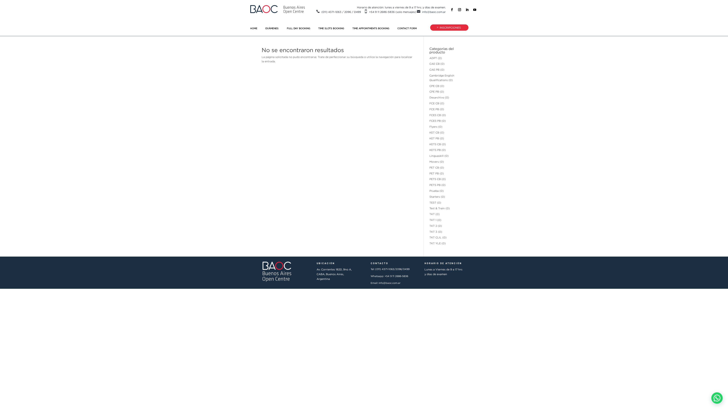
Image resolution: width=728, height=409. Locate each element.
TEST (432, 202)
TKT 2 (433, 225)
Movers (434, 161)
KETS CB (435, 144)
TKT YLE (435, 243)
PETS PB (435, 184)
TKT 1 (432, 220)
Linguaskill (436, 155)
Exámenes (271, 28)
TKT (432, 214)
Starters (434, 196)
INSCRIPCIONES (450, 27)
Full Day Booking (298, 28)
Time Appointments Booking (370, 28)
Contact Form (407, 28)
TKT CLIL (435, 237)
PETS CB (435, 179)
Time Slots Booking (331, 28)
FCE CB (434, 103)
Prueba (434, 190)
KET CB (434, 132)
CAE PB (434, 69)
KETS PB (435, 149)
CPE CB (434, 85)
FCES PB (435, 120)
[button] (717, 398)
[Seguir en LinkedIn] (467, 10)
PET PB (434, 173)
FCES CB (435, 115)
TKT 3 (433, 231)
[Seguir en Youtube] (475, 10)
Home (253, 28)
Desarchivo (436, 97)
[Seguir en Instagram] (460, 10)
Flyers (433, 126)
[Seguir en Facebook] (452, 10)
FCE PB (434, 109)
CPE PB (434, 91)
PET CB (434, 167)
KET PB (434, 138)
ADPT (433, 58)
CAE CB (434, 63)
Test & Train (437, 208)
